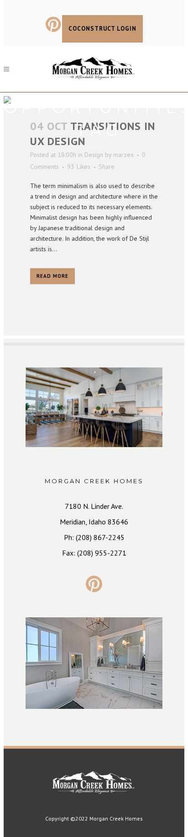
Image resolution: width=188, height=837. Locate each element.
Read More (52, 276)
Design (93, 155)
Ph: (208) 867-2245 (94, 537)
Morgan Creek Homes (116, 818)
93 (78, 166)
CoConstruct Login (102, 28)
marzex (123, 155)
